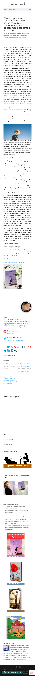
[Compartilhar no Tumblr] (22, 347)
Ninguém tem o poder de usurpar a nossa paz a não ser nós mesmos (24, 365)
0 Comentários (22, 37)
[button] (12, 672)
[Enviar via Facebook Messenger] (11, 350)
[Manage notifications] (31, 673)
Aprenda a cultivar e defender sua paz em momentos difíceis (9, 378)
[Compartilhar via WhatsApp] (11, 347)
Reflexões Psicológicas (10, 35)
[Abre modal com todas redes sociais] (15, 350)
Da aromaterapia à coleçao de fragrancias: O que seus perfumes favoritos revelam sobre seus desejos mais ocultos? (18, 521)
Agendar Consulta (8, 437)
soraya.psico (11, 333)
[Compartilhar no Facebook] (5, 347)
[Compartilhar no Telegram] (5, 350)
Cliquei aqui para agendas (15, 340)
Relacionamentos (8, 442)
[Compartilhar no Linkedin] (19, 347)
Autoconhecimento (9, 439)
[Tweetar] (8, 347)
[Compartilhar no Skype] (8, 350)
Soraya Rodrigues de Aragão (13, 33)
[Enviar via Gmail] (29, 347)
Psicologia (6, 447)
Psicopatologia (8, 444)
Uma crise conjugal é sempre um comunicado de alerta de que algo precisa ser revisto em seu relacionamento (18, 527)
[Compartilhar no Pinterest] (15, 347)
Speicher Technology (22, 673)
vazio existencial (12, 37)
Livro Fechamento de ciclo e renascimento (15, 262)
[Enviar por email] (25, 347)
